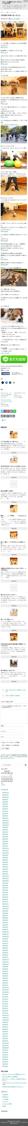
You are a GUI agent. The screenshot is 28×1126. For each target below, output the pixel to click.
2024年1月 (5, 818)
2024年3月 (5, 813)
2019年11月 (5, 934)
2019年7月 (5, 943)
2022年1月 (5, 873)
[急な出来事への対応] (13, 487)
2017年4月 (5, 1006)
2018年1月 (5, 985)
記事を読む (14, 452)
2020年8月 (5, 913)
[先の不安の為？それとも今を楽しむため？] (13, 462)
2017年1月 (5, 1013)
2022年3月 (5, 869)
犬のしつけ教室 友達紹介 (12, 695)
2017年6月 (5, 1001)
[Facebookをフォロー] (5, 416)
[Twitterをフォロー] (2, 416)
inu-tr (4, 420)
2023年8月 (5, 829)
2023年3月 (5, 841)
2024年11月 (5, 795)
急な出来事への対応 (7, 491)
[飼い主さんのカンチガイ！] (13, 591)
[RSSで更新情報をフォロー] (13, 416)
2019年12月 (5, 931)
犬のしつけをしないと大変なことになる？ (15, 690)
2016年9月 (5, 1022)
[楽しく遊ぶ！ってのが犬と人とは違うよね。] (13, 538)
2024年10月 (5, 797)
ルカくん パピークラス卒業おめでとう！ (13, 1074)
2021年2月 (5, 899)
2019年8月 (5, 941)
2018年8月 (5, 969)
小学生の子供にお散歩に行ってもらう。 (13, 1086)
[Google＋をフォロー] (8, 416)
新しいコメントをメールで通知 (11, 742)
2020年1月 (5, 929)
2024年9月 (5, 799)
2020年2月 (5, 927)
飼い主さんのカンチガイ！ (9, 594)
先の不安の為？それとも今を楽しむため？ (13, 466)
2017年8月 (5, 996)
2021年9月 (5, 883)
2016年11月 (5, 1017)
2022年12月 (5, 848)
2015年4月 (5, 1061)
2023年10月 (5, 825)
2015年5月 (5, 1059)
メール (3, 731)
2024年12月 (5, 792)
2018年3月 (5, 980)
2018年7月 (5, 971)
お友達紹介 (5, 1094)
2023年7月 (5, 832)
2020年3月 (5, 924)
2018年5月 (5, 975)
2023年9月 (5, 827)
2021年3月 (5, 897)
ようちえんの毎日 (15, 18)
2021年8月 (5, 885)
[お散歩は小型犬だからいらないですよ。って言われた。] (13, 564)
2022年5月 (5, 864)
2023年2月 (5, 843)
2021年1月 (5, 901)
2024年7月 (5, 804)
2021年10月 (5, 880)
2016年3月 (5, 1036)
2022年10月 (5, 853)
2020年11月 (5, 906)
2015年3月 (5, 1064)
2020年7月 (5, 915)
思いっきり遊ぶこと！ (7, 619)
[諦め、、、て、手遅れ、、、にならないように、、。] (13, 512)
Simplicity (18, 1121)
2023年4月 (5, 839)
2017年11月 (5, 989)
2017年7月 (5, 999)
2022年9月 (5, 855)
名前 (3, 725)
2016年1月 (5, 1040)
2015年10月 (5, 1047)
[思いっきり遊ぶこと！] (13, 615)
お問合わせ (5, 1096)
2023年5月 (5, 836)
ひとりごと (5, 1101)
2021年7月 (5, 887)
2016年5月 (5, 1031)
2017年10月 (5, 992)
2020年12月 (5, 904)
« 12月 (3, 784)
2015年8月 (5, 1052)
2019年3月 (5, 952)
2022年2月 (5, 871)
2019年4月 (5, 950)
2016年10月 (5, 1020)
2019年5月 (5, 948)
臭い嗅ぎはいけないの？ (8, 670)
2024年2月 (5, 815)
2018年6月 (5, 973)
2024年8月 (5, 802)
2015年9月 (5, 1050)
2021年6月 (5, 890)
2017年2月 (5, 1010)
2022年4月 (5, 866)
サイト (2, 736)
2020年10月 (5, 908)
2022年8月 (5, 857)
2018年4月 (5, 978)
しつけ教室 (5, 1099)
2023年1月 (5, 846)
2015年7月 (5, 1054)
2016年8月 (5, 1024)
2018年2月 (5, 982)
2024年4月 (5, 811)
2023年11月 (5, 822)
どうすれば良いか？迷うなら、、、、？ (13, 441)
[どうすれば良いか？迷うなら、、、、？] (13, 438)
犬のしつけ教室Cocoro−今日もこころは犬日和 (12, 2)
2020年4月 (5, 922)
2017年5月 (5, 1003)
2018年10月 (5, 964)
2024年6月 (5, 806)
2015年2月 (5, 1066)
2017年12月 (5, 987)
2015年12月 (5, 1043)
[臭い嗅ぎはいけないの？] (13, 666)
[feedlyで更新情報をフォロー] (10, 416)
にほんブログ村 (5, 353)
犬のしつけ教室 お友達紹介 (10, 1076)
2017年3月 (5, 1008)
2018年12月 (5, 959)
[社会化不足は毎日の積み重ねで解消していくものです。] (13, 640)
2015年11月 (5, 1045)
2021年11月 (5, 878)
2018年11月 (5, 962)
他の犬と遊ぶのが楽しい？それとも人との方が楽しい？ (6, 401)
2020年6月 (5, 917)
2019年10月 (5, 936)
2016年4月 (5, 1033)
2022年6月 (5, 862)
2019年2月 (5, 955)
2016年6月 (5, 1029)
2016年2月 (5, 1038)
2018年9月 (5, 966)
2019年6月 (5, 945)
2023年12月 (5, 820)
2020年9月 (5, 911)
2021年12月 (5, 876)
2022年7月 (5, 859)
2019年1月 (5, 957)
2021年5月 (5, 892)
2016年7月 (5, 1027)
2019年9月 (5, 938)
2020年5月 (5, 920)
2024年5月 (5, 808)
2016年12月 (5, 1015)
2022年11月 (5, 850)
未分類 (4, 1106)
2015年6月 (5, 1057)
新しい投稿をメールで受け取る (11, 745)
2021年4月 (5, 894)
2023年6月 (5, 834)
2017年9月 (5, 994)
